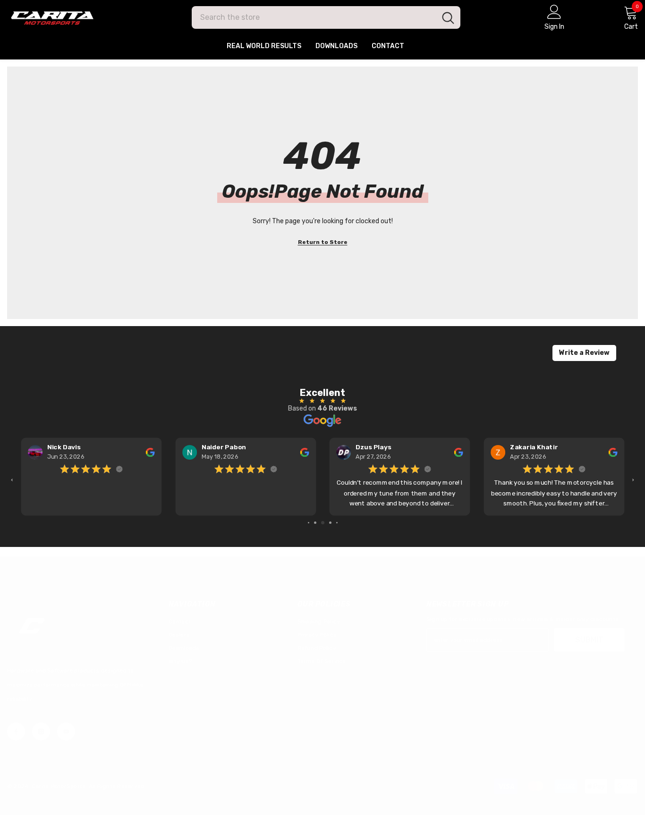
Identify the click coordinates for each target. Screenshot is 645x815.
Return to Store (323, 242)
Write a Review (584, 353)
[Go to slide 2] (315, 522)
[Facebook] (16, 731)
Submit (589, 639)
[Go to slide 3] (322, 522)
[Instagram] (41, 731)
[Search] (326, 17)
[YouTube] (66, 731)
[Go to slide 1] (308, 522)
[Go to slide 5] (337, 522)
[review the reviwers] (149, 452)
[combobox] (314, 17)
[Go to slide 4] (330, 522)
